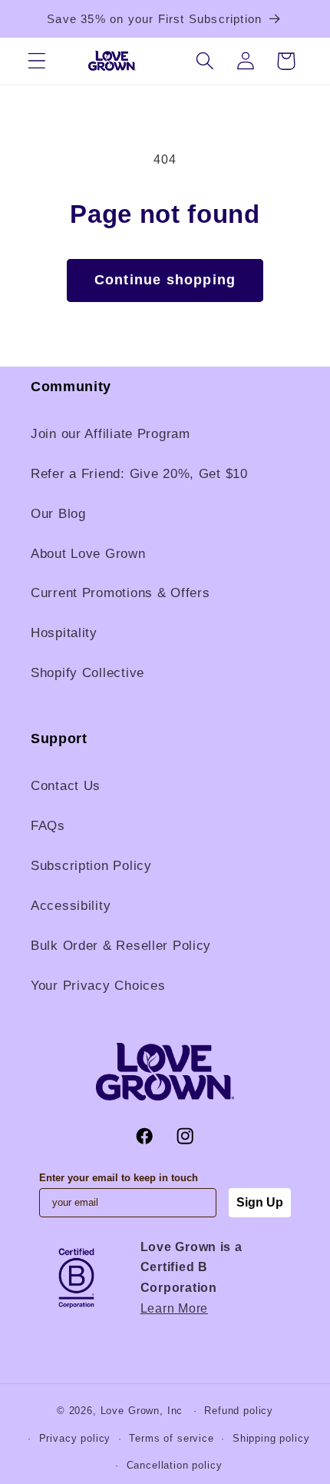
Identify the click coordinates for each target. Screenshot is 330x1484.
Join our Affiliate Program (110, 434)
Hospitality (64, 633)
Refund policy (238, 1410)
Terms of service (171, 1438)
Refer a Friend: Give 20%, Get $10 (139, 473)
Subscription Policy (91, 865)
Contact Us (66, 786)
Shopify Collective (87, 673)
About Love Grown (88, 553)
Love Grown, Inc (142, 1410)
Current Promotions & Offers (120, 593)
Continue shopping (165, 279)
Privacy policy (75, 1438)
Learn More (174, 1308)
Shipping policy (271, 1438)
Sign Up (259, 1202)
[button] (37, 61)
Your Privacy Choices (98, 985)
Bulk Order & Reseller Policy (121, 945)
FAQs (48, 825)
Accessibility (71, 905)
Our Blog (58, 513)
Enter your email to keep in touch (118, 1178)
